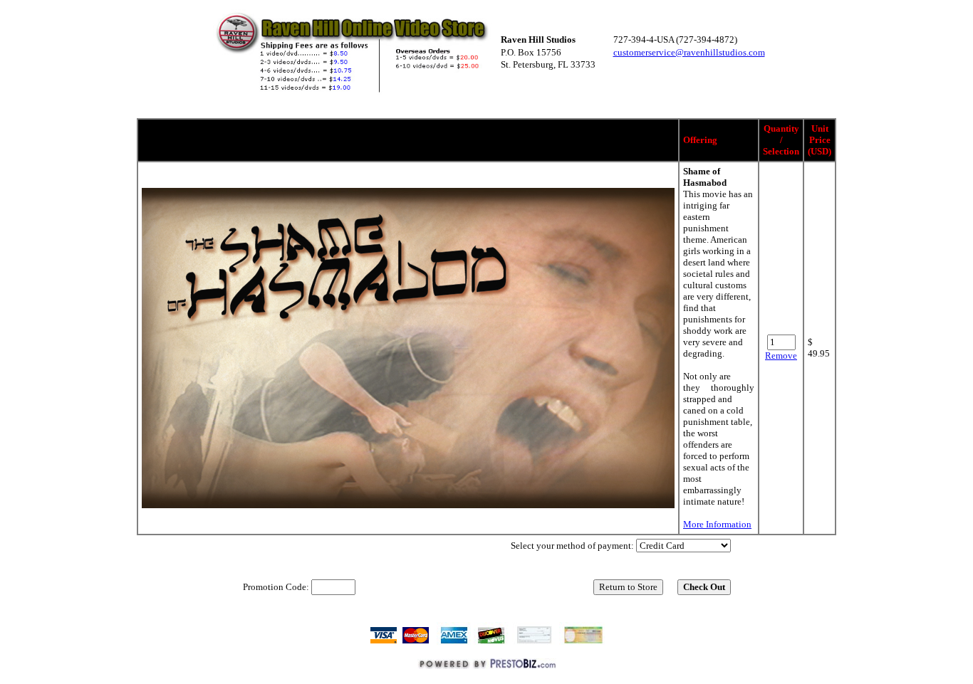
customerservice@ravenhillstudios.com (689, 52)
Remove (781, 355)
